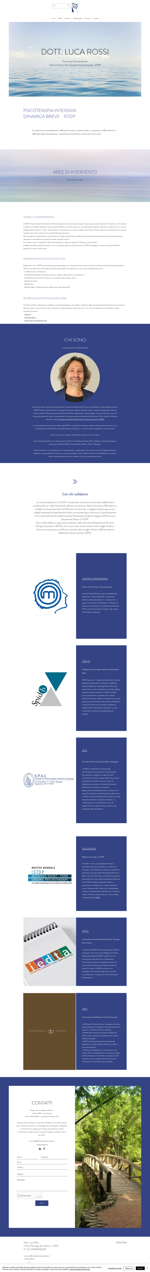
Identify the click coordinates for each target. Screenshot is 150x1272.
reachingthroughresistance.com (35, 320)
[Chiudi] (147, 1268)
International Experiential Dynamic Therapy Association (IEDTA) (81, 419)
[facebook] (44, 1148)
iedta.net (27, 314)
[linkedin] (40, 1148)
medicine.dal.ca (30, 317)
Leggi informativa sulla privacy (79, 1269)
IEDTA (98, 897)
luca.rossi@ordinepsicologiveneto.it (42, 1141)
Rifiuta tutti (129, 1268)
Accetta (140, 1268)
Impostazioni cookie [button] (115, 1268)
